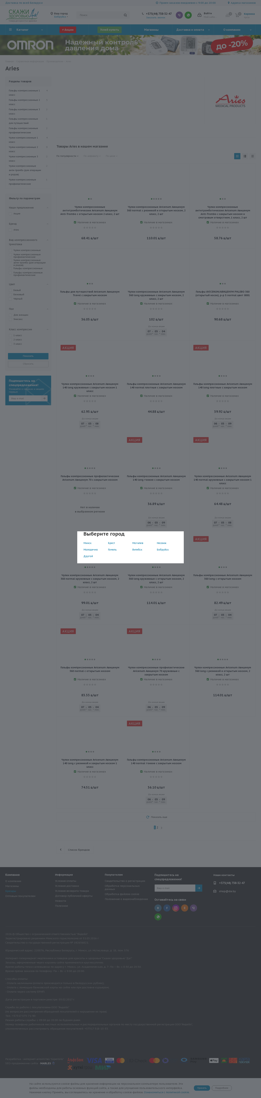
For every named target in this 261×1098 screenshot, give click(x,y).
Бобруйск (163, 549)
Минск (87, 543)
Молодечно (90, 549)
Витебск (137, 549)
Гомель (112, 549)
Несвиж (161, 543)
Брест (111, 543)
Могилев (137, 543)
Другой (88, 556)
